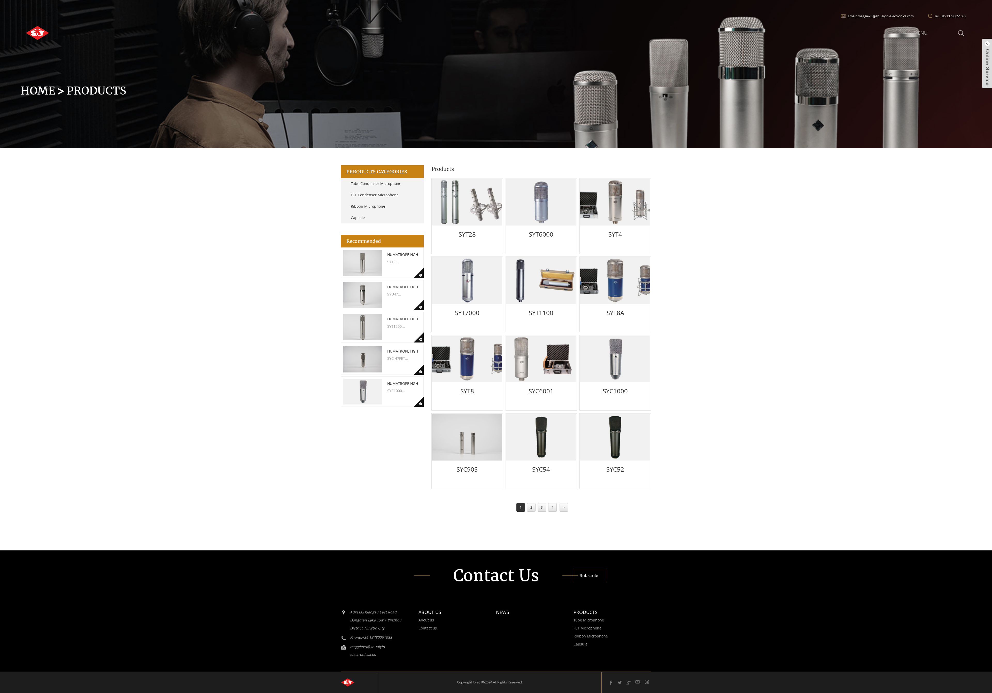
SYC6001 (541, 391)
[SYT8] (467, 359)
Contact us (428, 628)
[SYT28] (467, 202)
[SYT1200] (362, 327)
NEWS (502, 612)
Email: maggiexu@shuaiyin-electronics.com (881, 16)
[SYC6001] (541, 359)
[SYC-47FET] (362, 359)
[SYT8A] (615, 280)
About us (426, 620)
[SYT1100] (541, 280)
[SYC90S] (467, 437)
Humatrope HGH (402, 254)
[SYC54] (541, 437)
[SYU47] (362, 295)
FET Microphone (587, 628)
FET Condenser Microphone (375, 194)
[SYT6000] (541, 202)
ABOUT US (430, 612)
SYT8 (467, 391)
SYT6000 (541, 234)
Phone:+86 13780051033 (371, 637)
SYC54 (541, 469)
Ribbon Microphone (368, 206)
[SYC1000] (362, 392)
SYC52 (615, 469)
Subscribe (590, 575)
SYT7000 (467, 312)
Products (96, 90)
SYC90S (467, 469)
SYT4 (615, 234)
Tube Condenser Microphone (376, 183)
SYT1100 (541, 312)
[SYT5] (362, 263)
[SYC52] (615, 437)
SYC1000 (615, 391)
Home (38, 90)
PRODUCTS (586, 612)
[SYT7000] (467, 280)
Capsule (358, 217)
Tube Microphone (589, 620)
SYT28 (467, 234)
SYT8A (615, 312)
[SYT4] (615, 202)
